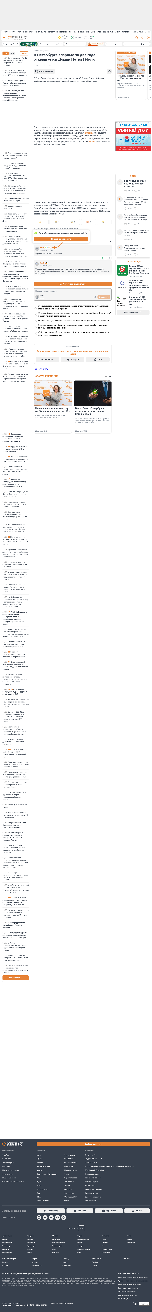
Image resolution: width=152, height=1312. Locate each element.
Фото (66, 1201)
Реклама (6, 1166)
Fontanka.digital (91, 1182)
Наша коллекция (92, 1174)
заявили (89, 133)
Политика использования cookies (129, 1284)
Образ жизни (69, 1155)
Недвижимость (43, 1201)
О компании (7, 1174)
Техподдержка (8, 1163)
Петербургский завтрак (132, 32)
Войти (42, 298)
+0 (102, 258)
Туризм (67, 1185)
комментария (46, 71)
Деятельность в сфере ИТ (127, 1291)
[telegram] (45, 1217)
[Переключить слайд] (149, 64)
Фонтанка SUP (8, 32)
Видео (39, 1170)
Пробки (76, 37)
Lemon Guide (96, 32)
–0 (109, 258)
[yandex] (63, 1217)
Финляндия (69, 1193)
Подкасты (68, 1166)
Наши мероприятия (10, 1170)
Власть (39, 1178)
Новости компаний (46, 376)
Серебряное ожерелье (57, 32)
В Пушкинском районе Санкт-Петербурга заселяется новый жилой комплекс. (50, 416)
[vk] (51, 1217)
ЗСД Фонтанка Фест (111, 32)
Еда (38, 1193)
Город (39, 1185)
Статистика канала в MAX (13, 1182)
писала (92, 141)
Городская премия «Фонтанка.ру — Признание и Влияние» (109, 1166)
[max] (39, 1217)
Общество (68, 1159)
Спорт (66, 1174)
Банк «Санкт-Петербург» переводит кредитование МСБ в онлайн (90, 411)
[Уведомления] (142, 37)
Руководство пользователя (127, 1295)
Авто (39, 1155)
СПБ (12, 53)
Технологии (69, 1182)
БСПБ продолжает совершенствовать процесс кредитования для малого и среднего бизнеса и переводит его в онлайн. (92, 420)
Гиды (39, 1182)
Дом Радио (90, 1185)
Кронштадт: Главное (93, 1189)
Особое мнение (70, 1163)
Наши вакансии (9, 1178)
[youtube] (57, 1217)
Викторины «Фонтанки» (47, 1174)
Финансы (68, 1189)
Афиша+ (40, 1159)
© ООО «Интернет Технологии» (62, 1303)
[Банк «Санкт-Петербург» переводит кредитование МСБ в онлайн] (93, 393)
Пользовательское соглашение (129, 1274)
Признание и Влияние (79, 32)
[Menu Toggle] (4, 37)
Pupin (42, 247)
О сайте (5, 1155)
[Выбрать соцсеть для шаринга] (109, 71)
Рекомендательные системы (128, 1288)
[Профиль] (148, 37)
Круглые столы (91, 1193)
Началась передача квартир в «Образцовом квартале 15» (52, 410)
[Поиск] (137, 37)
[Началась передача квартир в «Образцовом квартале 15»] (53, 393)
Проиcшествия (70, 1170)
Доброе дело (42, 1189)
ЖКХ (38, 1197)
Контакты (6, 1159)
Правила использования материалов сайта (133, 1281)
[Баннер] (29, 44)
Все (5, 53)
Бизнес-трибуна (43, 1166)
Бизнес (40, 1163)
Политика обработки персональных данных (133, 1277)
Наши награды (123, 1299)
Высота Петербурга (93, 1197)
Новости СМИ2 (41, 369)
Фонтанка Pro (91, 1155)
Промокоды (133, 261)
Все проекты (90, 1201)
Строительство (70, 1178)
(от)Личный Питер (25, 32)
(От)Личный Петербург (94, 1170)
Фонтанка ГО (40, 32)
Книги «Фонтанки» (93, 1178)
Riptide (42, 263)
